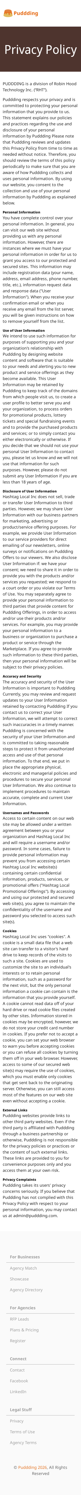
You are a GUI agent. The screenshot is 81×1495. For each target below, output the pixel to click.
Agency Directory (26, 1289)
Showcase (19, 1279)
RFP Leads (19, 1319)
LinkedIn (18, 1391)
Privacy (16, 1421)
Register (18, 1340)
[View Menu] (74, 13)
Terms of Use (22, 1431)
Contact (17, 1370)
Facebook (19, 1380)
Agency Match (23, 1268)
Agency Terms (23, 1442)
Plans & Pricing (24, 1329)
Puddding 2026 (32, 1467)
